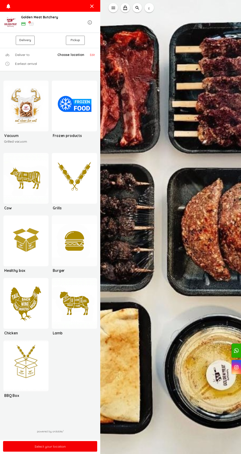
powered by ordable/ (50, 431)
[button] (50, 22)
